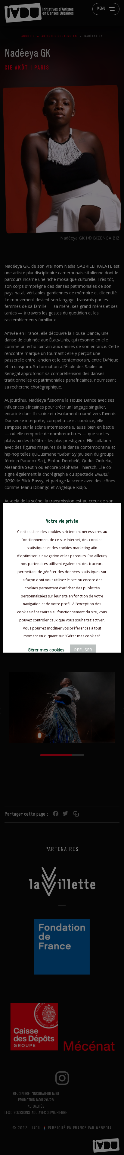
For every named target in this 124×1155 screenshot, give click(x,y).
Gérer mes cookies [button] (46, 650)
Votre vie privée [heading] (62, 521)
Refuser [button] (83, 650)
